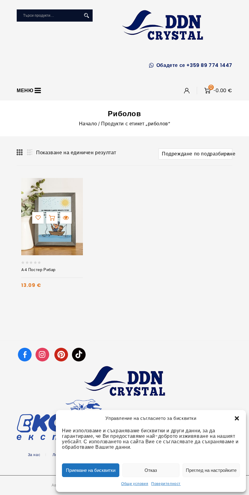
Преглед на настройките (211, 470)
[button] (237, 418)
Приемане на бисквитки (90, 470)
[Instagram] (43, 354)
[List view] (29, 152)
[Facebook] (25, 354)
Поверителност (166, 483)
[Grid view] (20, 152)
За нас (34, 454)
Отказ (151, 470)
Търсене (86, 15)
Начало (88, 123)
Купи (52, 218)
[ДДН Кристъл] (162, 25)
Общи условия (134, 483)
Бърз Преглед (66, 218)
